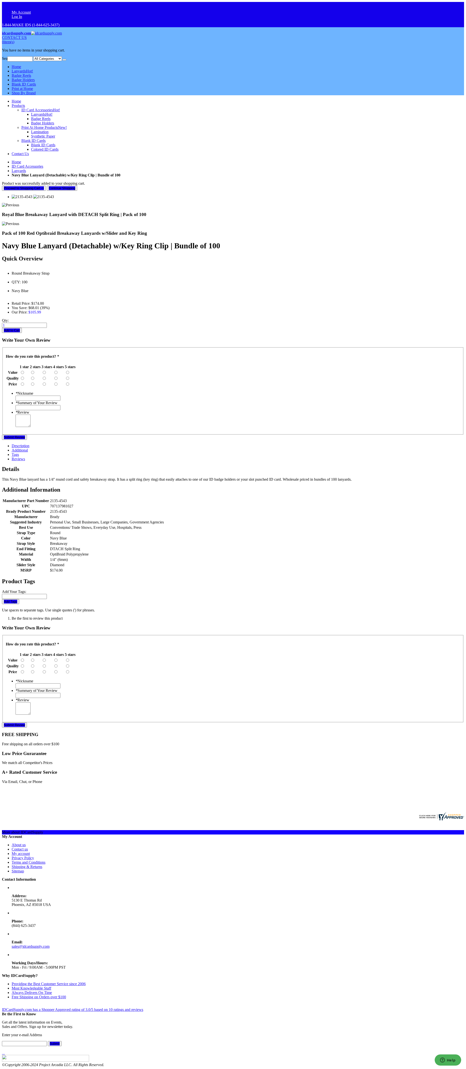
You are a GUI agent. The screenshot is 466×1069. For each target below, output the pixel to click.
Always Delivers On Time (32, 993)
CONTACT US (14, 37)
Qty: (5, 320)
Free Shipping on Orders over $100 (39, 997)
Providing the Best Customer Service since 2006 (49, 984)
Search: (4, 58)
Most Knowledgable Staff (31, 988)
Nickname (24, 393)
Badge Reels (21, 75)
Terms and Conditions (28, 862)
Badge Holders (23, 80)
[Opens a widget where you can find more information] (447, 1060)
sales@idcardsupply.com (31, 946)
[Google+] (4, 1053)
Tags (15, 454)
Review (22, 412)
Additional (20, 450)
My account (21, 854)
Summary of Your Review (37, 403)
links (5, 4)
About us (19, 845)
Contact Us (20, 154)
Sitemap (18, 871)
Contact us (20, 849)
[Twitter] (3, 1053)
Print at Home (22, 89)
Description (20, 446)
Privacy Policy (23, 858)
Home (16, 162)
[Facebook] (2, 1053)
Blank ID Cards (24, 84)
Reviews (18, 459)
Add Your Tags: (14, 592)
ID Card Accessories (27, 166)
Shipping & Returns (27, 867)
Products (18, 106)
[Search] (64, 60)
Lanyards (22, 71)
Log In (17, 17)
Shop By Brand (24, 93)
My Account (21, 12)
